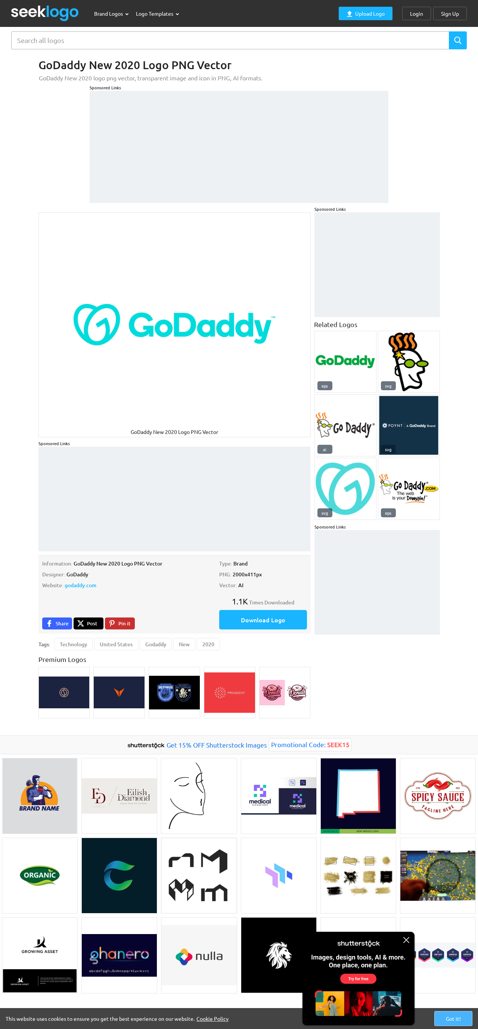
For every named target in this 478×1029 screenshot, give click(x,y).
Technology (73, 644)
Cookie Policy (212, 1018)
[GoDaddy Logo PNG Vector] (345, 362)
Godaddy (155, 644)
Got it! (453, 1018)
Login (416, 13)
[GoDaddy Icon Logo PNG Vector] (345, 489)
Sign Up (450, 13)
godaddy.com (80, 585)
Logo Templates (155, 13)
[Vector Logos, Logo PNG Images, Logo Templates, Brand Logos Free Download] (45, 13)
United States (116, 644)
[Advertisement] (239, 143)
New (184, 644)
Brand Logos (109, 13)
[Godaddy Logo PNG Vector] (409, 489)
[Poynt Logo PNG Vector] (409, 425)
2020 (208, 644)
